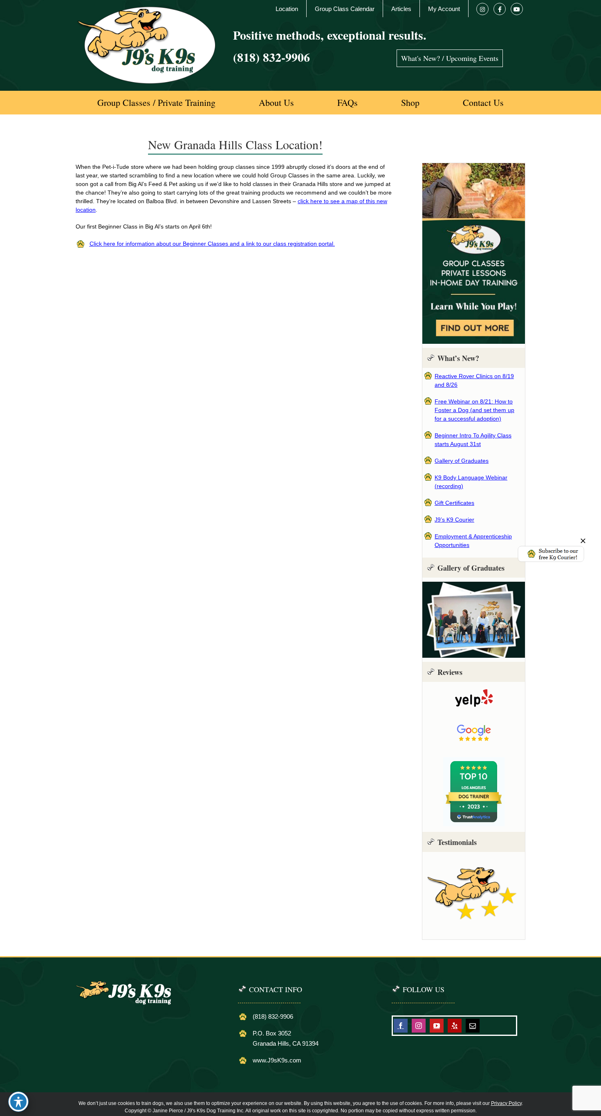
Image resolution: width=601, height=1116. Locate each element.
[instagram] (419, 1026)
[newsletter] (551, 548)
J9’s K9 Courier (454, 519)
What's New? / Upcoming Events (449, 58)
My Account (444, 8)
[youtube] (437, 1026)
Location (287, 8)
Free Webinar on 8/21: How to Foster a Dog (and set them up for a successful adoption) (474, 410)
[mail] (473, 1026)
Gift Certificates (454, 503)
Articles (401, 8)
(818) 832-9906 (271, 57)
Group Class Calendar (345, 8)
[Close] (583, 541)
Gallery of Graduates (462, 460)
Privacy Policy (506, 1103)
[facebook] (401, 1026)
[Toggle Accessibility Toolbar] (18, 1102)
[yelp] (455, 1026)
